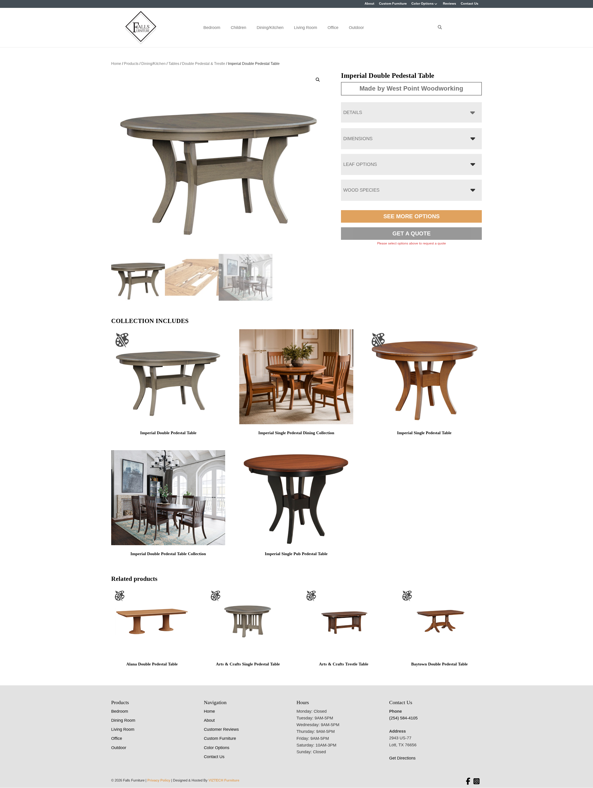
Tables (173, 64)
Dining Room (123, 720)
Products (131, 64)
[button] (318, 80)
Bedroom (211, 27)
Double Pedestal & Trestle (203, 64)
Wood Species (361, 190)
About (369, 3)
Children (238, 27)
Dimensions (357, 138)
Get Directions (402, 758)
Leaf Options (360, 164)
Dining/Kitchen (270, 27)
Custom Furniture (393, 3)
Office (333, 27)
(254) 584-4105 (403, 718)
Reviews (449, 3)
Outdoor (356, 27)
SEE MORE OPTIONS (411, 216)
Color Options (422, 3)
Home (116, 64)
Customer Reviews (221, 729)
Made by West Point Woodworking (411, 88)
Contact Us (469, 3)
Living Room (305, 27)
